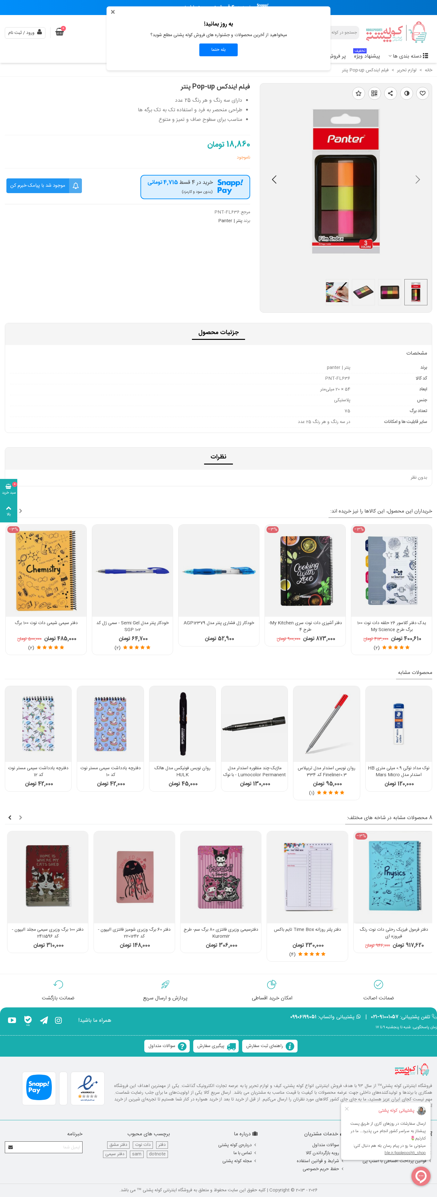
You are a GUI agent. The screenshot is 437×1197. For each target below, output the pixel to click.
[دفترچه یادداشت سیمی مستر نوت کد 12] (38, 724)
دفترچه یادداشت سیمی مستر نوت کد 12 (38, 771)
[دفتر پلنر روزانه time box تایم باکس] (305, 877)
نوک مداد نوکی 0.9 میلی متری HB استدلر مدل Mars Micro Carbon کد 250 (398, 775)
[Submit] (11, 1147)
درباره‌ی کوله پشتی (235, 1145)
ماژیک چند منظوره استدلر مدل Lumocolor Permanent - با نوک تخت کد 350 (254, 775)
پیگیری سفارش (210, 1046)
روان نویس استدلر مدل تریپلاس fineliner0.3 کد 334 (326, 771)
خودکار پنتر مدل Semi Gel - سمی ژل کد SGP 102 (132, 626)
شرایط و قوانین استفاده (318, 1161)
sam (136, 1154)
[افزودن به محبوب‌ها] (422, 93)
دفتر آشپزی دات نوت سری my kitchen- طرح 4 (305, 626)
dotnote (157, 1154)
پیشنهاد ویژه (367, 55)
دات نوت (143, 1145)
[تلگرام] (44, 1021)
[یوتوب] (12, 1021)
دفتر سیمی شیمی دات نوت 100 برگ (46, 623)
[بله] (28, 1021)
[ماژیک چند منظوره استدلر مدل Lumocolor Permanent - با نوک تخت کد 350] (254, 724)
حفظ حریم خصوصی (321, 1169)
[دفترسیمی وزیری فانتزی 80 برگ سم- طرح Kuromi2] (218, 877)
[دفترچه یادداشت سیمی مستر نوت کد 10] (110, 724)
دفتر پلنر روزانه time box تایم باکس (304, 930)
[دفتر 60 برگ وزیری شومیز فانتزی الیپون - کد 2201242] (131, 877)
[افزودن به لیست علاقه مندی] (358, 93)
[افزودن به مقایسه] (406, 93)
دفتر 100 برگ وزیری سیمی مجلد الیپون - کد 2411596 (45, 933)
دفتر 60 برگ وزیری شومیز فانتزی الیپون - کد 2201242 (132, 933)
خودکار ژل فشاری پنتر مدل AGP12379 (219, 623)
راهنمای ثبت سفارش (264, 1046)
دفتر (162, 1145)
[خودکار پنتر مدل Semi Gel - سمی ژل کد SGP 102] (132, 571)
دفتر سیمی (114, 1154)
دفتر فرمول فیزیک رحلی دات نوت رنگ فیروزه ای (391, 933)
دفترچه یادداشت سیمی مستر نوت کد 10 (110, 771)
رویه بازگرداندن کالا (322, 1153)
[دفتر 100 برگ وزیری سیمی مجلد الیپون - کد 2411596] (45, 877)
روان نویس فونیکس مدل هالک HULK (183, 771)
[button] (274, 181)
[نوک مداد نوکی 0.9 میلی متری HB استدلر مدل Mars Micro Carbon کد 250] (399, 724)
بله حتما (218, 50)
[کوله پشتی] (397, 33)
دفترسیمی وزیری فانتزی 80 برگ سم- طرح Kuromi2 (218, 933)
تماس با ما (243, 1153)
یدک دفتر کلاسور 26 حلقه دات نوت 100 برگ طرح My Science (391, 626)
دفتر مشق (118, 1145)
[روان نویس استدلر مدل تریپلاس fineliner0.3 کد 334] (326, 724)
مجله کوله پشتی (237, 1161)
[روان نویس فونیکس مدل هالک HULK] (182, 724)
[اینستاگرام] (58, 1021)
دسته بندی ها (407, 56)
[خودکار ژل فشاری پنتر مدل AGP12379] (219, 571)
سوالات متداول (161, 1046)
